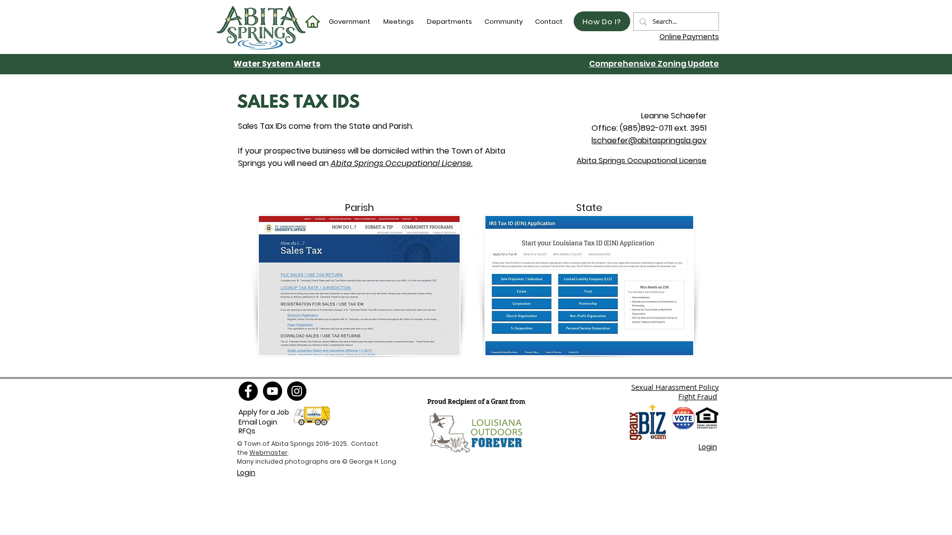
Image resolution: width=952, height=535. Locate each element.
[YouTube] (272, 391)
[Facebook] (248, 391)
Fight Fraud (697, 396)
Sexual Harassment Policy (675, 387)
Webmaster (268, 452)
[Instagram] (296, 391)
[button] (350, 21)
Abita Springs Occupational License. (402, 163)
